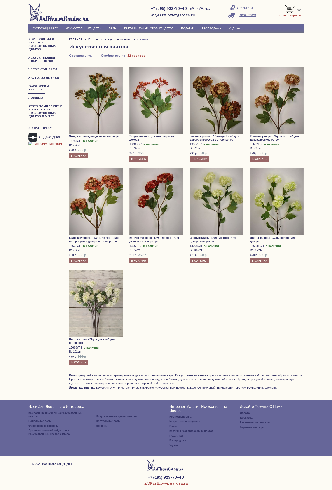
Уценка (174, 445)
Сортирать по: (81, 55)
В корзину (78, 155)
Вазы (173, 426)
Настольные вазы (108, 421)
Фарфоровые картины (43, 425)
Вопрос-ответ (40, 127)
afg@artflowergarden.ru (173, 15)
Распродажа (177, 440)
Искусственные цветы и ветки (116, 416)
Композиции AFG (180, 416)
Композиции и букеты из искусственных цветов (55, 414)
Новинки (101, 425)
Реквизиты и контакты (255, 422)
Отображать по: (123, 55)
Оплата (245, 8)
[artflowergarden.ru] (60, 12)
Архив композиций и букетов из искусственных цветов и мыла (49, 432)
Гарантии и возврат (253, 427)
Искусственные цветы (184, 421)
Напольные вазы (39, 421)
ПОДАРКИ (176, 435)
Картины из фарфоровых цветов (191, 431)
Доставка (246, 14)
